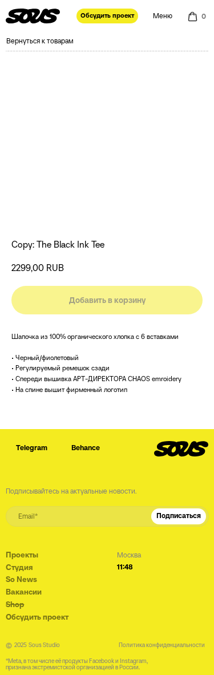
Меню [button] (162, 16)
